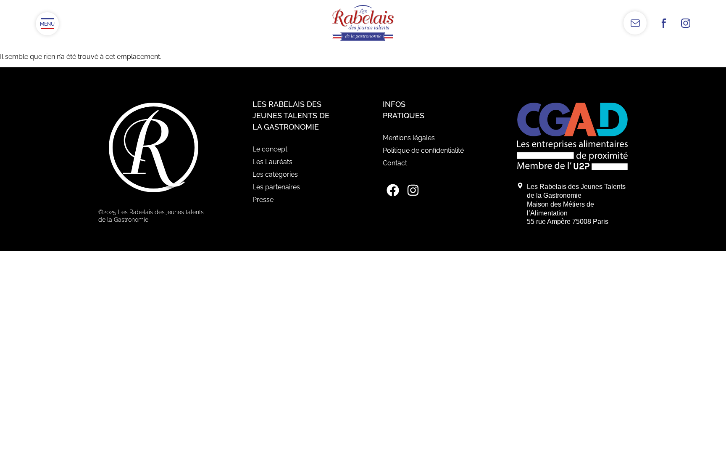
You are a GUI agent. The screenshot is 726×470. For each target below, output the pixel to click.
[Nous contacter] (635, 23)
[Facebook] (393, 190)
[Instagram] (413, 190)
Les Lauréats (272, 162)
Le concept (270, 149)
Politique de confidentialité (423, 150)
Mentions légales (409, 138)
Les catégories (275, 174)
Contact (395, 163)
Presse (263, 200)
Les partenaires (276, 187)
